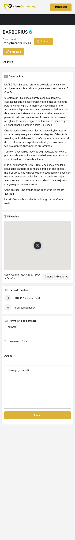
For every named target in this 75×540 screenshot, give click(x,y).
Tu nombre (10, 327)
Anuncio (8, 61)
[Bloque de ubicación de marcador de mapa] (37, 245)
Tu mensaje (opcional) (16, 370)
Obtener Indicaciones (56, 276)
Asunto (8, 355)
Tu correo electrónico (16, 341)
